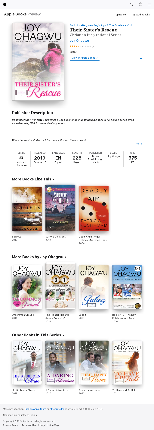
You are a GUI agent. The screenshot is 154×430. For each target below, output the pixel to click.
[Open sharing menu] (141, 57)
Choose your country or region (20, 415)
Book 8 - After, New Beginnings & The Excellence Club (101, 25)
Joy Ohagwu (79, 40)
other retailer (57, 409)
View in (83, 57)
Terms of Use (29, 425)
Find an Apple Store (35, 409)
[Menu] (149, 4)
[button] (131, 4)
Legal (43, 425)
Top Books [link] (120, 14)
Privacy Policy (10, 425)
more (139, 143)
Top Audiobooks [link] (140, 14)
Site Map (54, 425)
